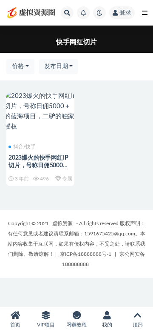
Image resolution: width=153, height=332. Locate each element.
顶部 (138, 324)
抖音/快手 (24, 146)
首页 (15, 324)
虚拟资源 (62, 223)
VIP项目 (46, 324)
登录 (125, 13)
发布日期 (56, 66)
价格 (18, 66)
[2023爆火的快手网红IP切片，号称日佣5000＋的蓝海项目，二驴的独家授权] (40, 111)
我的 (107, 324)
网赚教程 (76, 324)
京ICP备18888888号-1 (85, 254)
